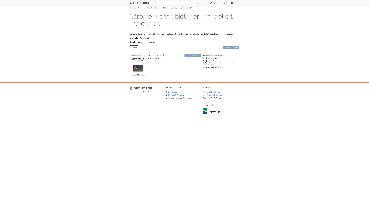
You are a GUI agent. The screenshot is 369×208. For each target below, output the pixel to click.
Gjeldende (134, 47)
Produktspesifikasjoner (154, 8)
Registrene (141, 8)
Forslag (235, 47)
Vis (220, 68)
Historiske (227, 47)
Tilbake (132, 81)
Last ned (194, 56)
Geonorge (133, 8)
